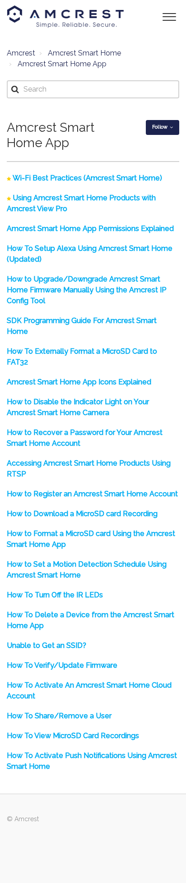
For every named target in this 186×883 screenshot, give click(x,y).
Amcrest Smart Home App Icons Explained (79, 382)
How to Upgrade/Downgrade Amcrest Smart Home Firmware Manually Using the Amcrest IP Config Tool (87, 290)
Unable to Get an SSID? (46, 645)
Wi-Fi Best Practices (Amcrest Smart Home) (87, 178)
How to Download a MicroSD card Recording (82, 513)
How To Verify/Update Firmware (62, 665)
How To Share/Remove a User (59, 716)
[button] (169, 16)
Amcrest (21, 53)
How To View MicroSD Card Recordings (73, 735)
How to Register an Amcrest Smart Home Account (92, 494)
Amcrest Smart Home (84, 53)
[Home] (65, 16)
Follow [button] (159, 127)
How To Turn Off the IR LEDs (55, 595)
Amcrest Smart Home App (62, 64)
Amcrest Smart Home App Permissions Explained (90, 228)
